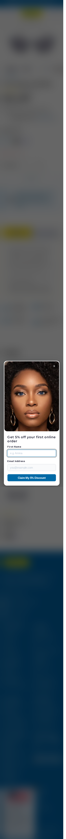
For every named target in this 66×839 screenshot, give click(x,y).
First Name (14, 446)
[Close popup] (54, 366)
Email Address (16, 461)
